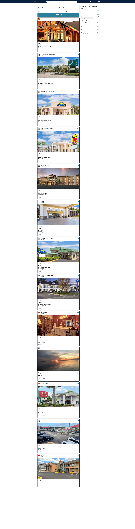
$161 (78, 312)
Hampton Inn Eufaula (45, 165)
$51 (78, 455)
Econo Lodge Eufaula (45, 383)
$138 (77, 165)
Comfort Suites (44, 201)
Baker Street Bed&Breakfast (46, 347)
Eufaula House (44, 312)
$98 (78, 201)
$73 (78, 54)
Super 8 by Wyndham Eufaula (47, 128)
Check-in (39, 6)
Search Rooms (58, 14)
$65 (78, 91)
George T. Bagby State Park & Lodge (48, 18)
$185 (77, 347)
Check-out (61, 6)
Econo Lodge (43, 455)
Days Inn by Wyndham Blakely (47, 238)
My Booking (91, 1)
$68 (78, 238)
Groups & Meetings (84, 1)
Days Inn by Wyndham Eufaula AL (47, 91)
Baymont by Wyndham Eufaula (47, 275)
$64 (78, 128)
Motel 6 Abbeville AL (45, 420)
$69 (78, 275)
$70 (78, 18)
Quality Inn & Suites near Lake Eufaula (48, 54)
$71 (78, 383)
